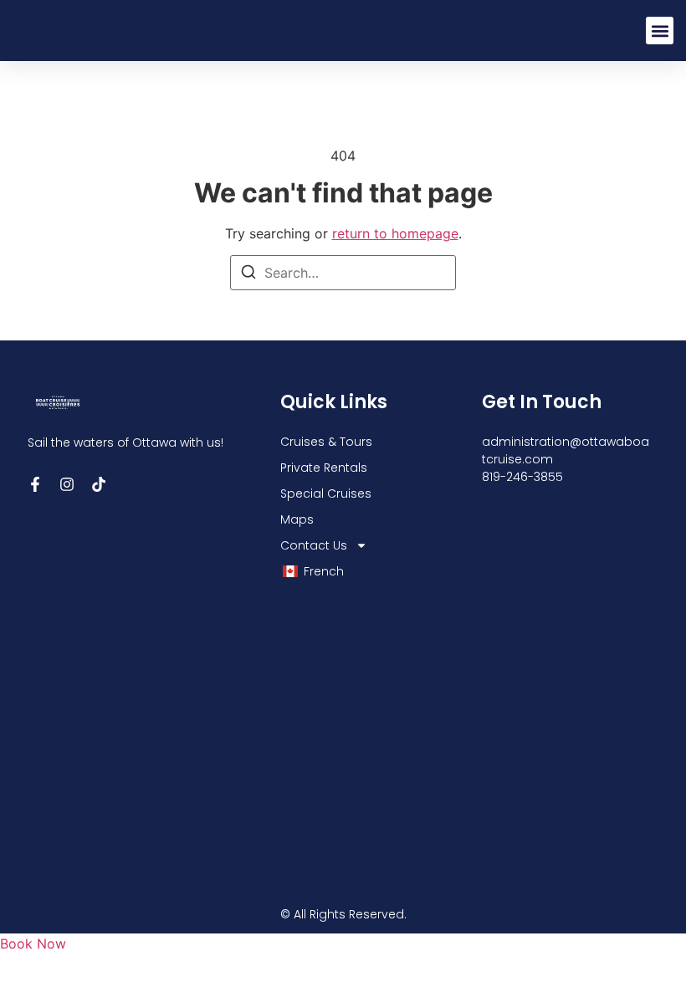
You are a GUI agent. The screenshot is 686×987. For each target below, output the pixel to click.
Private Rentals (323, 467)
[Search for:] (343, 272)
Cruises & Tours (326, 441)
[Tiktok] (98, 484)
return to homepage (395, 233)
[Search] (248, 274)
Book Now (33, 943)
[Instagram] (66, 484)
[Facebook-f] (35, 484)
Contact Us (313, 545)
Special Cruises (325, 493)
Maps (297, 519)
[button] (659, 30)
